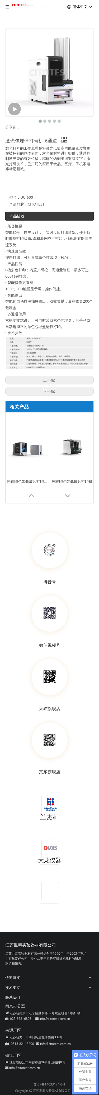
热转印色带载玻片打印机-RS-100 (28, 481)
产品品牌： (18, 204)
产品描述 (17, 215)
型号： (14, 197)
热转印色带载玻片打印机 (72, 481)
